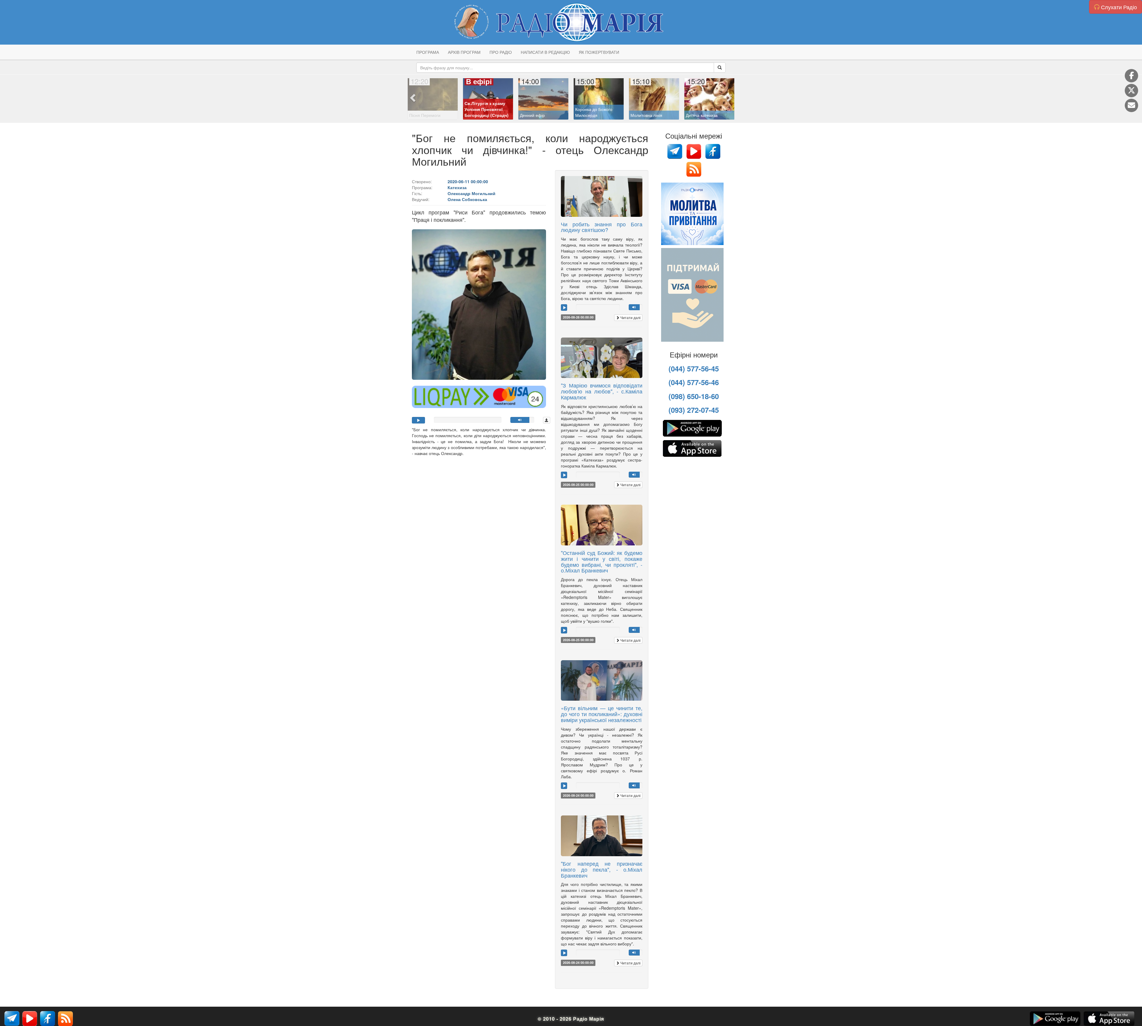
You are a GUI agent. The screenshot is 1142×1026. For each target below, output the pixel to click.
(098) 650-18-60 (694, 396)
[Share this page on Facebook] (1131, 75)
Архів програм (464, 52)
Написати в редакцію (545, 52)
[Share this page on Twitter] (1131, 90)
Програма (427, 52)
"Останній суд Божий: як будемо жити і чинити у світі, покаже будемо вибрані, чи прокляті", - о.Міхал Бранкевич (601, 561)
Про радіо (501, 52)
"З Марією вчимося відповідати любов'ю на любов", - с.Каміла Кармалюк (601, 391)
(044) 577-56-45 (694, 368)
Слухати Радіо (1118, 7)
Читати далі (630, 317)
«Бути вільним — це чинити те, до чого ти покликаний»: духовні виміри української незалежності (601, 714)
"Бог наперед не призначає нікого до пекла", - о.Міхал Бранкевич (601, 869)
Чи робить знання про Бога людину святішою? (601, 227)
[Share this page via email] (1131, 105)
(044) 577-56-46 (694, 382)
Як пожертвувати (599, 52)
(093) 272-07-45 (694, 410)
